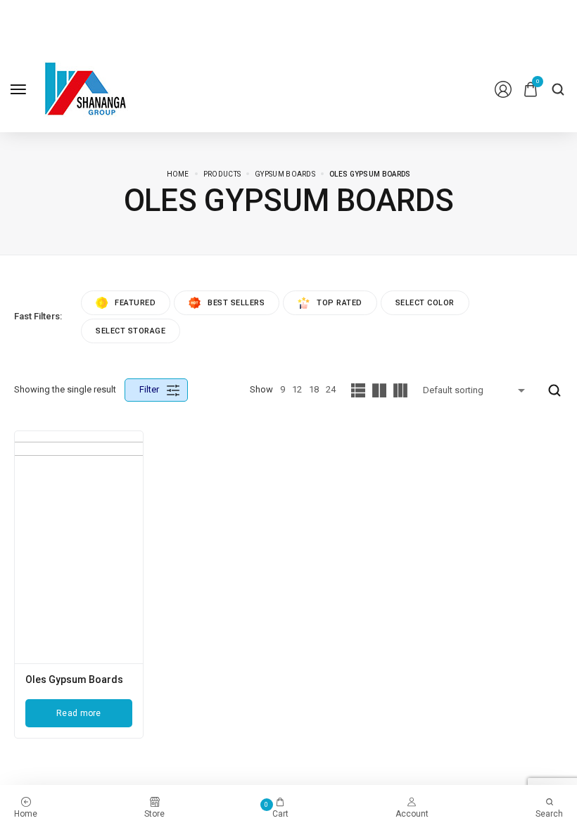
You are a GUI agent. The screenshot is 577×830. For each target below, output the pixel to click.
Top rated (339, 302)
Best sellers (236, 302)
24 (331, 389)
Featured (135, 302)
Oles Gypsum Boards (74, 679)
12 (297, 389)
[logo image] (85, 88)
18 (314, 389)
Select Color (425, 302)
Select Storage (130, 331)
